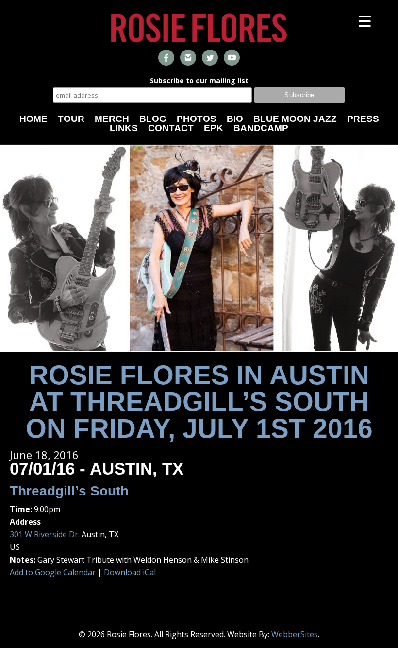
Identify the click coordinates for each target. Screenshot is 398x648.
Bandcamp (260, 128)
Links (124, 128)
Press (363, 119)
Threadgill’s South (69, 490)
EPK (213, 128)
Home (33, 119)
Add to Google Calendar (53, 572)
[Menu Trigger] (364, 20)
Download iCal (130, 572)
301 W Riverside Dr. (45, 534)
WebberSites (294, 634)
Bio (235, 119)
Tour (71, 119)
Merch (112, 119)
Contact (171, 128)
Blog (152, 119)
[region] (199, 248)
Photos (196, 119)
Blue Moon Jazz (295, 119)
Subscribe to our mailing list (199, 81)
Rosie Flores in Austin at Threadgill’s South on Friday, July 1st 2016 (199, 401)
